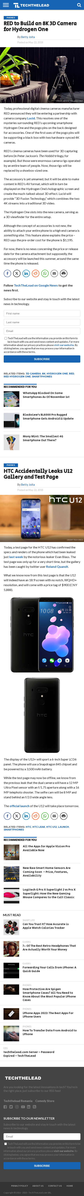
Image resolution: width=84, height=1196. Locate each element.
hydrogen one (57, 373)
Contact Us (55, 1186)
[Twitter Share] (17, 273)
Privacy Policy (19, 1186)
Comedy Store (44, 1101)
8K (44, 373)
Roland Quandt (57, 566)
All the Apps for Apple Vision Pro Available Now (46, 848)
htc (28, 826)
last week (16, 557)
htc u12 (51, 826)
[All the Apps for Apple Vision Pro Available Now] (11, 852)
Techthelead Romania (18, 1101)
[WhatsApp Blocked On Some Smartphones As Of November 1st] (11, 399)
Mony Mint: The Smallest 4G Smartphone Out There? (43, 438)
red (71, 373)
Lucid (31, 118)
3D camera (33, 373)
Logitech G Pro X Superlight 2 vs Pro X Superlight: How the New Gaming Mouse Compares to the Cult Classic (49, 893)
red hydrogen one (17, 376)
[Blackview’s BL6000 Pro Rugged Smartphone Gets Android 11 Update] (11, 421)
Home (69, 1186)
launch (63, 826)
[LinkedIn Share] (26, 273)
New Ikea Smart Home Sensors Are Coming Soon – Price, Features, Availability (47, 872)
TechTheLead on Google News (36, 285)
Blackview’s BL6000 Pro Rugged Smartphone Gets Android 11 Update (48, 417)
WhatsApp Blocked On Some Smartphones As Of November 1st (46, 395)
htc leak (38, 826)
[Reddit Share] (35, 273)
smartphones (42, 376)
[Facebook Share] (7, 273)
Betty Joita (28, 37)
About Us (38, 1186)
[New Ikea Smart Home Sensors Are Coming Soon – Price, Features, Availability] (11, 874)
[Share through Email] (54, 273)
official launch (19, 806)
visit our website (64, 345)
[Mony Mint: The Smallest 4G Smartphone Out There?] (11, 442)
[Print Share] (63, 273)
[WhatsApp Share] (45, 273)
